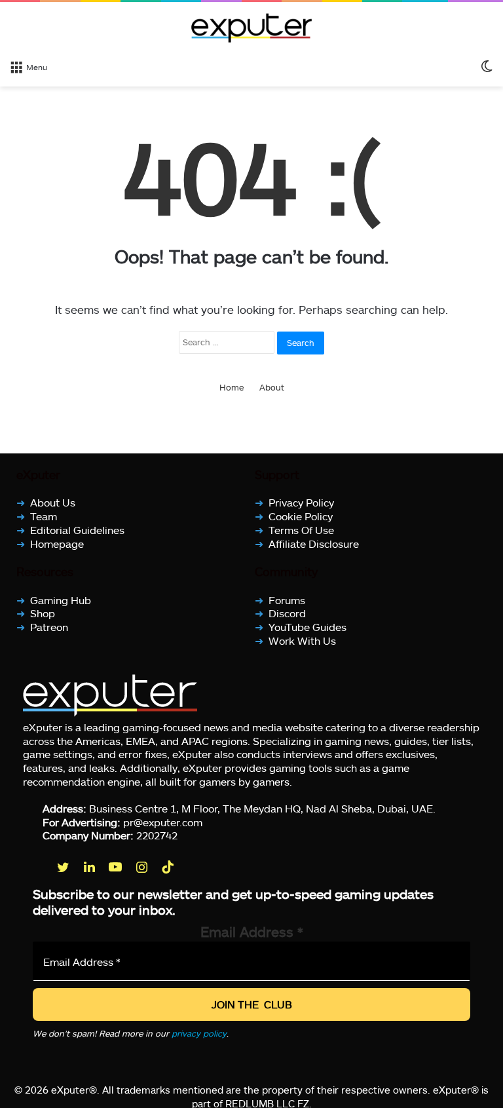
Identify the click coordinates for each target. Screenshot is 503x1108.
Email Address (251, 931)
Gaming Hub (60, 599)
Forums (287, 599)
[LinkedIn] (90, 867)
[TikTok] (169, 867)
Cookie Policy (301, 516)
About (271, 387)
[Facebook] (38, 867)
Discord (287, 613)
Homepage (57, 543)
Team (43, 516)
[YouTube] (116, 867)
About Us (52, 502)
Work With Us (302, 640)
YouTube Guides (307, 627)
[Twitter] (64, 867)
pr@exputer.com (162, 821)
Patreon (49, 627)
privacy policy (199, 1033)
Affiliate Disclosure (314, 543)
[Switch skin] (486, 66)
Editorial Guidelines (77, 530)
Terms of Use (301, 530)
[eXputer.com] (251, 27)
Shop (42, 613)
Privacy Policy (301, 502)
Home (231, 387)
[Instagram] (143, 867)
